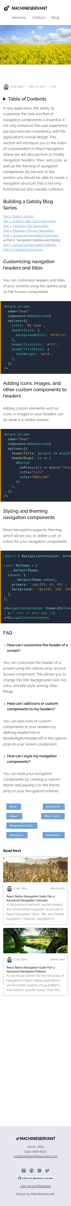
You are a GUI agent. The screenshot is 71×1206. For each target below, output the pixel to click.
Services (19, 17)
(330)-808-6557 (35, 1151)
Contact (38, 17)
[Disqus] (35, 1058)
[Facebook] (31, 1170)
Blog (55, 17)
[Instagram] (39, 1170)
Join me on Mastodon (35, 1186)
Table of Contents (27, 99)
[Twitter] (47, 1170)
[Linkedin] (23, 1170)
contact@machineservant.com (35, 1156)
